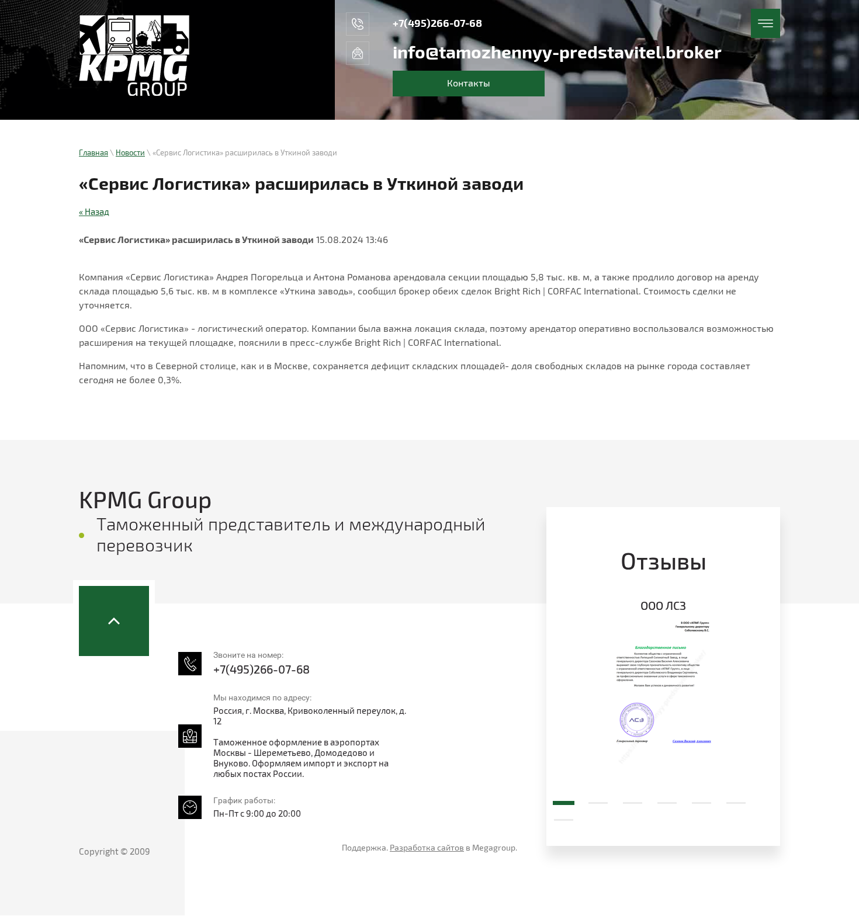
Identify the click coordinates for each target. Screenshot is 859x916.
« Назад (94, 212)
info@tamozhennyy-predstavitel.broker (557, 53)
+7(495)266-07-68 (437, 23)
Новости (130, 153)
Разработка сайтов (427, 848)
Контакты (468, 83)
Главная (93, 153)
